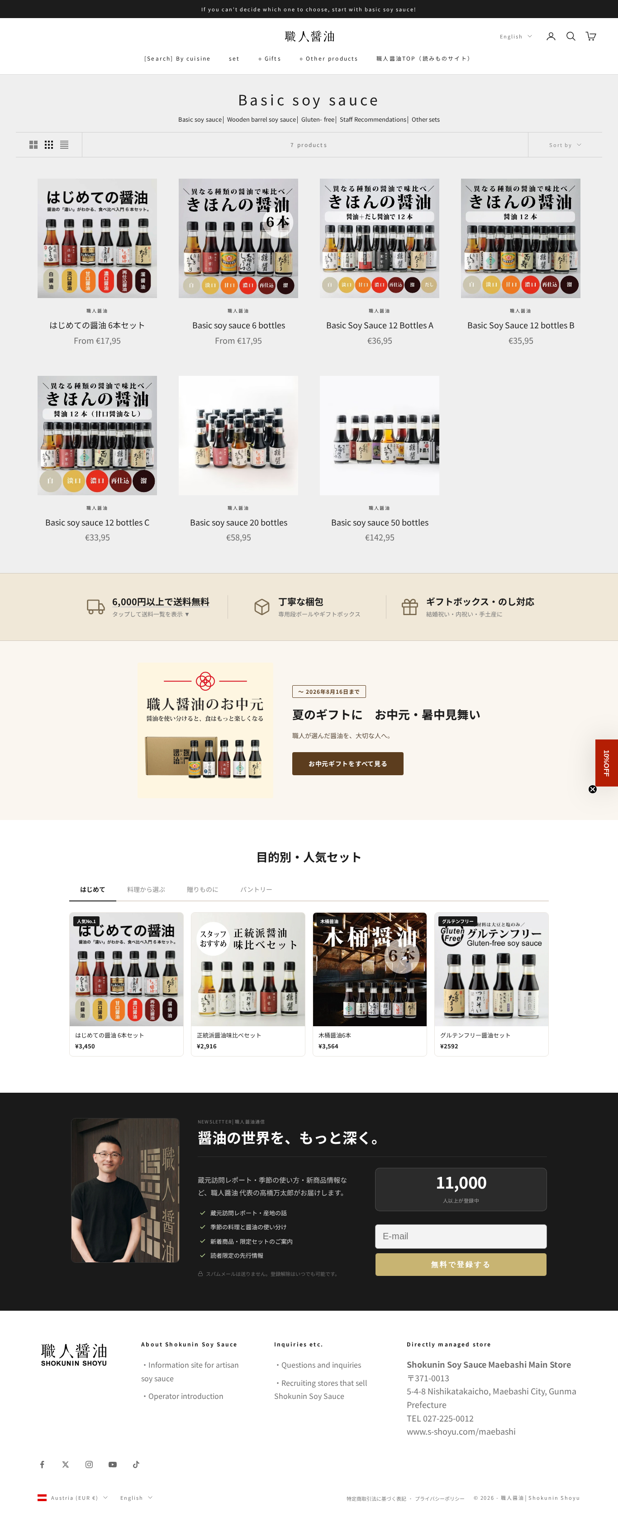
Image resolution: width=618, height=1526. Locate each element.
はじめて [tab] (92, 889)
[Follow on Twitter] (65, 1464)
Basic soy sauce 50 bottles (379, 522)
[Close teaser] (592, 789)
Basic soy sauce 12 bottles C (97, 522)
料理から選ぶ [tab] (146, 889)
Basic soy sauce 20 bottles (238, 522)
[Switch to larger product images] (33, 145)
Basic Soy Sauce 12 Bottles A (379, 325)
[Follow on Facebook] (42, 1464)
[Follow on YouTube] (112, 1464)
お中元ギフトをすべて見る (348, 763)
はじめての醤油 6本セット (97, 325)
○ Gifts (269, 58)
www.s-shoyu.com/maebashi (461, 1431)
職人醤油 (97, 310)
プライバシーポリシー (440, 1498)
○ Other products (329, 58)
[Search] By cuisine (177, 58)
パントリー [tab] (256, 889)
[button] (606, 763)
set (234, 58)
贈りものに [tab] (203, 889)
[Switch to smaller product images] (49, 145)
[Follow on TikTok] (136, 1464)
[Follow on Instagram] (89, 1464)
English (511, 36)
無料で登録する (461, 1264)
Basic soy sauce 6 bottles (238, 325)
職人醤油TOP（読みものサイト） (425, 58)
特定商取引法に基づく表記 (376, 1498)
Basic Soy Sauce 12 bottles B (521, 325)
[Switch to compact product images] (64, 145)
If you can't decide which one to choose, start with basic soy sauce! (309, 9)
